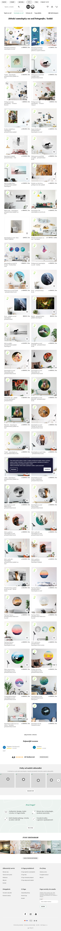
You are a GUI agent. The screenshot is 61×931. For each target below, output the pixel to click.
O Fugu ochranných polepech (27, 877)
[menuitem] (8, 13)
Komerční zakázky (7, 895)
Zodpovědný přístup (25, 892)
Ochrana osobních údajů (29, 925)
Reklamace (5, 877)
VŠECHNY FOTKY (30, 791)
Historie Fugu (24, 895)
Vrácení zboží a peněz (7, 874)
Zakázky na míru (43, 872)
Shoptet (31, 927)
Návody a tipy (5, 872)
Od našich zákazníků (7, 892)
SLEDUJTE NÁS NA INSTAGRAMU (30, 858)
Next (58, 780)
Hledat (19, 6)
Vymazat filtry (44, 2)
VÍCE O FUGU (30, 827)
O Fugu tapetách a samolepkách (28, 872)
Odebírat (43, 906)
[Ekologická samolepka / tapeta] (17, 36)
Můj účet (4, 880)
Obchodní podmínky (18, 925)
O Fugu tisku (24, 874)
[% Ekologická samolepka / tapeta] (17, 90)
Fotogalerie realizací (44, 874)
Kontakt (4, 883)
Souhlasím (47, 469)
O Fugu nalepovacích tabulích (27, 880)
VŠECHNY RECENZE (44, 757)
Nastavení (13, 469)
